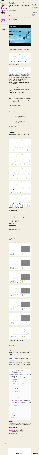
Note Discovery (11, 430)
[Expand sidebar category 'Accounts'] (7, 11)
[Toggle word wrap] (29, 369)
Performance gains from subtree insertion (35, 12)
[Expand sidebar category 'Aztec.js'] (7, 33)
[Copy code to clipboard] (30, 369)
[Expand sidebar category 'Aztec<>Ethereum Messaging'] (7, 29)
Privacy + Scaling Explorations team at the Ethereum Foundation (23, 24)
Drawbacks (33, 15)
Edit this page (11, 434)
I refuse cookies (21, 453)
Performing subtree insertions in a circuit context (35, 14)
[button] (4, 20)
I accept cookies (17, 453)
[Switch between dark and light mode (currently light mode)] (33, 0)
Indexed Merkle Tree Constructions (35, 7)
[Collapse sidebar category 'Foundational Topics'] (7, 10)
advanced (16, 433)
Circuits (11, 429)
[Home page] (9, 2)
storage (11, 433)
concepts (14, 433)
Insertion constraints (34, 8)
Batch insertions (33, 11)
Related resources (33, 16)
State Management (12, 428)
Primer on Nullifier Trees (34, 4)
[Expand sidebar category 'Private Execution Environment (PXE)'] (7, 19)
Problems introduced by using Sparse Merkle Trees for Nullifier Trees (35, 6)
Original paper (11, 431)
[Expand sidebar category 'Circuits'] (7, 28)
